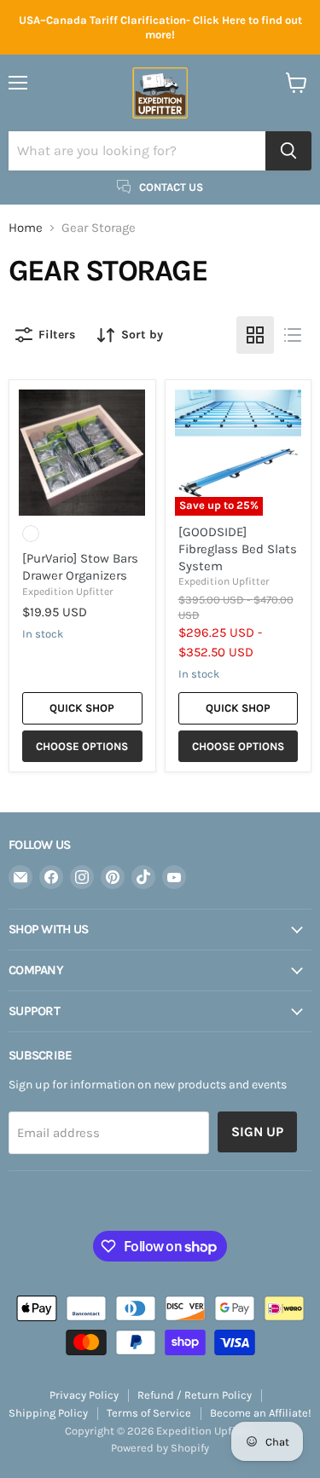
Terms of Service (149, 1412)
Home (26, 228)
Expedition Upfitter (67, 592)
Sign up (257, 1131)
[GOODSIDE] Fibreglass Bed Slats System (237, 548)
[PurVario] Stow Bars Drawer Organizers (80, 567)
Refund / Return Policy (194, 1395)
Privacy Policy (84, 1395)
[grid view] (255, 335)
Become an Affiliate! (260, 1412)
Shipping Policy (48, 1412)
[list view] (292, 335)
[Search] (288, 150)
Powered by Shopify (160, 1447)
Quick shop (81, 707)
